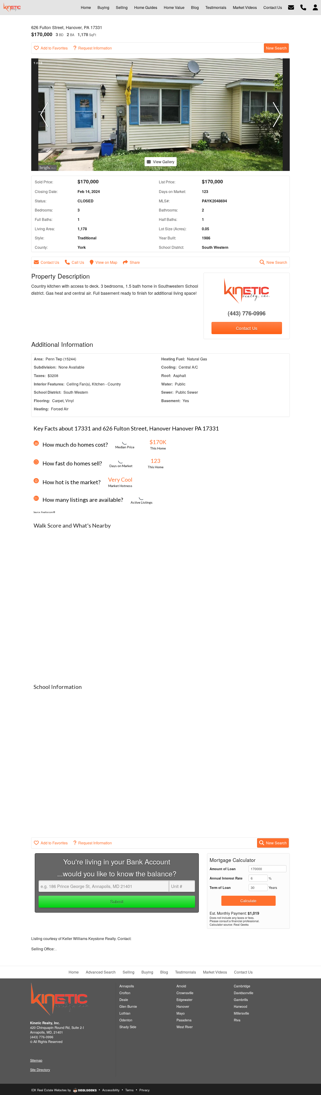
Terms (129, 1090)
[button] (44, 114)
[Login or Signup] (315, 7)
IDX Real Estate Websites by (51, 1090)
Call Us (78, 262)
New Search (276, 48)
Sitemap (36, 1060)
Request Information (95, 48)
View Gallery (163, 161)
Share (135, 262)
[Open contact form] (291, 7)
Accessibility (111, 1090)
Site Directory (40, 1069)
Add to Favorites (54, 48)
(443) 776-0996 (247, 313)
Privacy (144, 1090)
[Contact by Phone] (303, 7)
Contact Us (50, 262)
